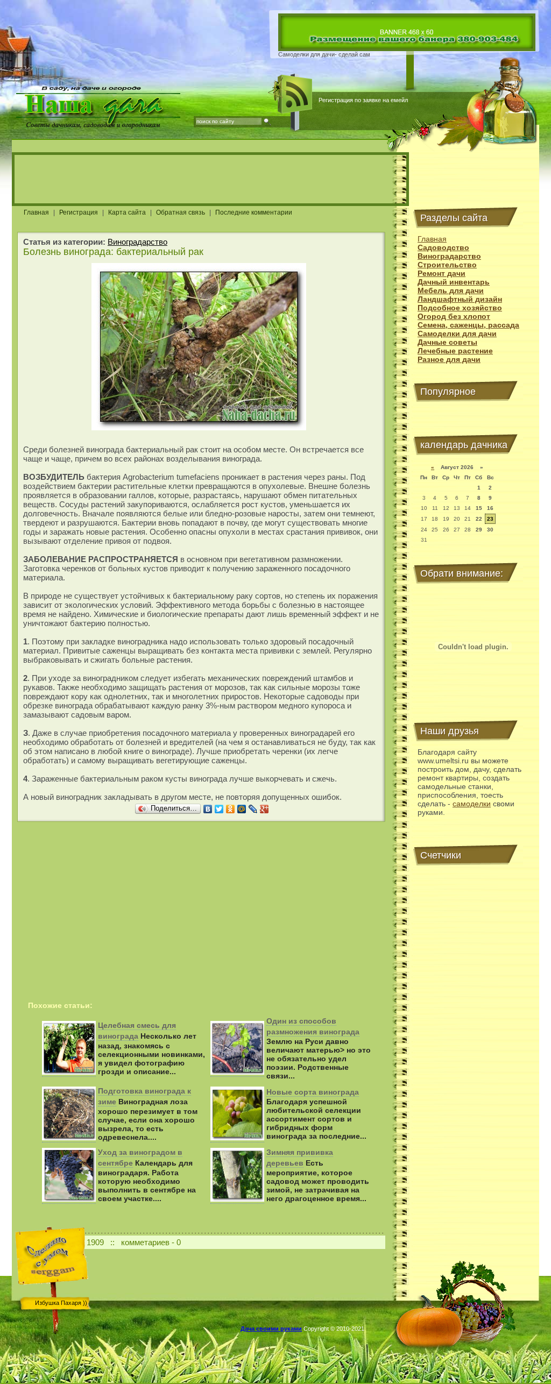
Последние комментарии (253, 212)
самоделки (472, 803)
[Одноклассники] (230, 809)
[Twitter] (219, 809)
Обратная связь (180, 212)
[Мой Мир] (242, 809)
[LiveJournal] (253, 809)
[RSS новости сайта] (295, 94)
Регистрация (78, 212)
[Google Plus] (264, 809)
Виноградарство (137, 241)
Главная (36, 212)
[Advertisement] (210, 179)
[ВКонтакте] (208, 809)
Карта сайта (127, 212)
